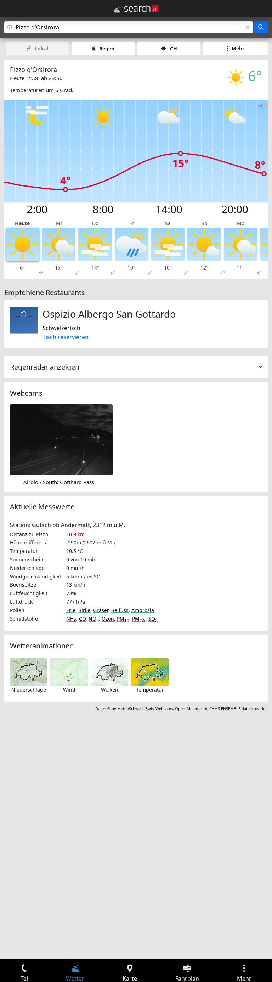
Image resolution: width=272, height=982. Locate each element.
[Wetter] (117, 9)
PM (123, 618)
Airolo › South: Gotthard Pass (58, 482)
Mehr (238, 48)
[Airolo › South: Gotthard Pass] (61, 439)
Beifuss (120, 610)
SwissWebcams (159, 708)
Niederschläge (28, 689)
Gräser (100, 610)
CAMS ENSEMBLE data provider (238, 708)
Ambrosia (142, 610)
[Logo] (141, 8)
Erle (70, 610)
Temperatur (150, 689)
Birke (84, 610)
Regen (106, 48)
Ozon (108, 618)
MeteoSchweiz (130, 708)
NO (94, 618)
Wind (69, 689)
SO (153, 618)
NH (71, 618)
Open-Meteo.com (191, 708)
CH (173, 48)
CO (82, 618)
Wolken (109, 689)
